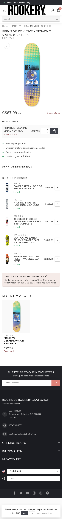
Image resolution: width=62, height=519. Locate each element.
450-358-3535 (15, 425)
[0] (58, 10)
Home (5, 26)
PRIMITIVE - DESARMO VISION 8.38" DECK (31, 26)
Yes (24, 513)
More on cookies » (44, 513)
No (32, 513)
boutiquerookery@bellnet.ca (22, 434)
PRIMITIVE (7, 38)
